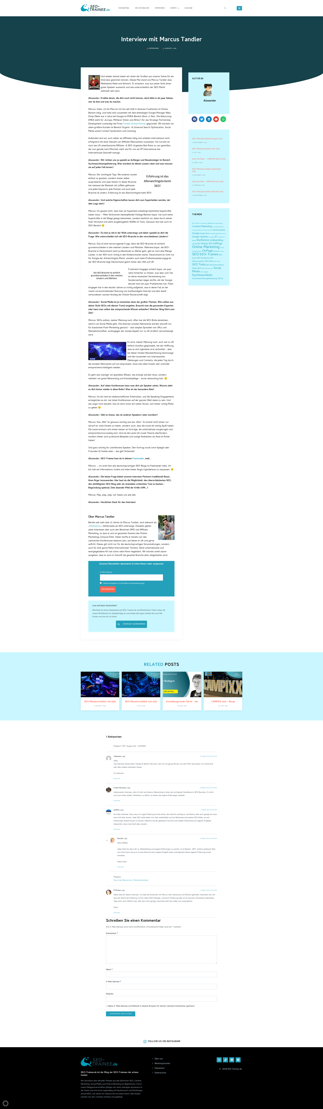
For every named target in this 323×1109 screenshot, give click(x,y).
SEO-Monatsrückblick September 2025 (206, 170)
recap (221, 251)
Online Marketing (206, 247)
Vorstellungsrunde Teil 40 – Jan (182, 702)
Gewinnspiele (218, 230)
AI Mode (196, 223)
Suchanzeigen (204, 272)
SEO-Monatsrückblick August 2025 (207, 139)
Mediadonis (94, 526)
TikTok (220, 278)
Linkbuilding (216, 240)
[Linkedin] (231, 1059)
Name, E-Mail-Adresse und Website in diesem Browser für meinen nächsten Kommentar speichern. (151, 1006)
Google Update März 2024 (217, 234)
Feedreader (138, 459)
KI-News (220, 237)
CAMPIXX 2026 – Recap (223, 702)
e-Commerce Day (217, 227)
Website (109, 994)
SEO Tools (199, 264)
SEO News (209, 261)
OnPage (207, 251)
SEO (195, 255)
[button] (225, 8)
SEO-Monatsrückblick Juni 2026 (206, 149)
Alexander (210, 101)
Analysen (210, 223)
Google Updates (200, 237)
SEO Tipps (217, 261)
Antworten (117, 779)
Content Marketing (202, 227)
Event (206, 230)
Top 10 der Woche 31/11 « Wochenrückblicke (131, 880)
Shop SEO (196, 268)
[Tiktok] (225, 1059)
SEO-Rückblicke (142, 8)
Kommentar (112, 933)
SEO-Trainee (209, 254)
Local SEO (196, 244)
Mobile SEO (207, 244)
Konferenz (203, 240)
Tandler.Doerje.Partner (134, 124)
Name (109, 969)
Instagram (211, 237)
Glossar (188, 8)
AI (192, 223)
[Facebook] (238, 1059)
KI (216, 237)
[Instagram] (219, 1059)
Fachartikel (124, 8)
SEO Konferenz (203, 258)
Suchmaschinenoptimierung (204, 278)
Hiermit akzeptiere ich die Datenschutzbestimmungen (124, 583)
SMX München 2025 (207, 268)
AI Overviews (203, 223)
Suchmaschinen (202, 275)
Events (173, 8)
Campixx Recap (218, 223)
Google (195, 233)
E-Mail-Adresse (106, 572)
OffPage (217, 244)
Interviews (160, 8)
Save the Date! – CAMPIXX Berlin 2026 (208, 159)
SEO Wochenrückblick (215, 265)
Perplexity (216, 251)
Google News (205, 233)
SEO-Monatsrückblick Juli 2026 (100, 702)
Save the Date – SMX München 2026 (208, 181)
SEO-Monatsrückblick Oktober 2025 (207, 192)
